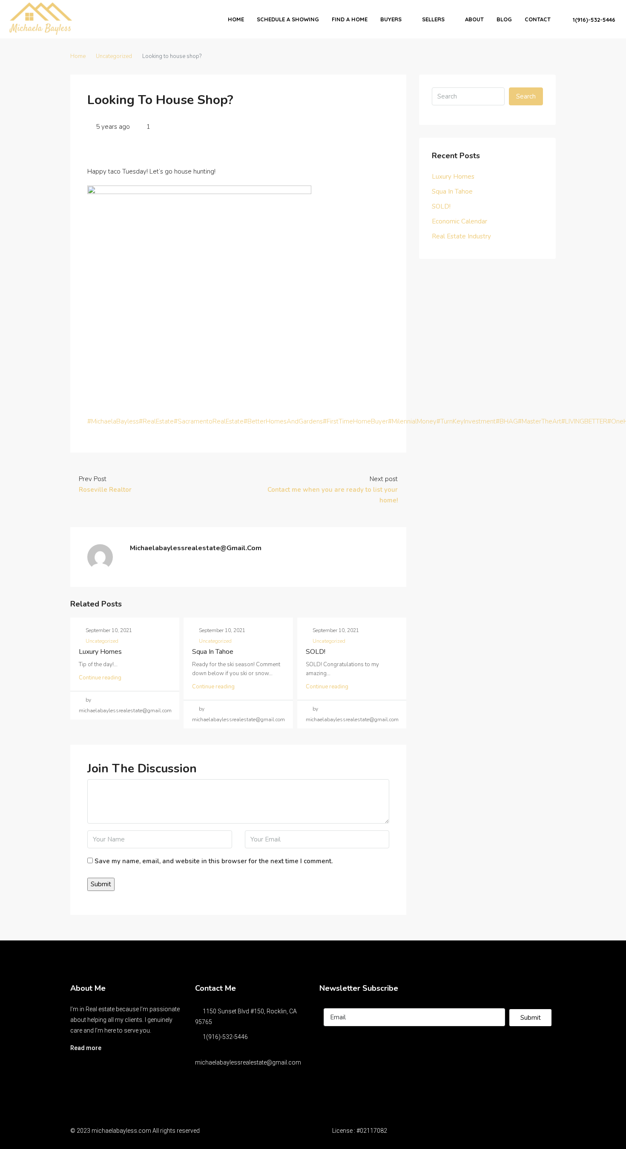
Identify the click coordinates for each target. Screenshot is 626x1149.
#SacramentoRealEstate (209, 421)
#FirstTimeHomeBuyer (355, 421)
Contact (538, 19)
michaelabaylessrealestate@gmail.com (248, 1062)
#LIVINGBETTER (584, 421)
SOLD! (315, 651)
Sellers (433, 19)
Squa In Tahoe (212, 651)
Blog (504, 19)
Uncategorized (114, 56)
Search (526, 96)
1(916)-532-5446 (593, 19)
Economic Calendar (459, 221)
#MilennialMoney (412, 421)
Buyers (391, 19)
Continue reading (100, 678)
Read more (85, 1048)
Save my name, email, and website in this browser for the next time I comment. (214, 861)
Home (236, 19)
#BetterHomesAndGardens (283, 421)
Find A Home (350, 19)
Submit (530, 1017)
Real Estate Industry (461, 236)
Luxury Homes (100, 651)
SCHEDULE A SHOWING (288, 19)
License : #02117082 (359, 1130)
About (474, 19)
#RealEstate (156, 421)
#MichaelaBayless (113, 421)
